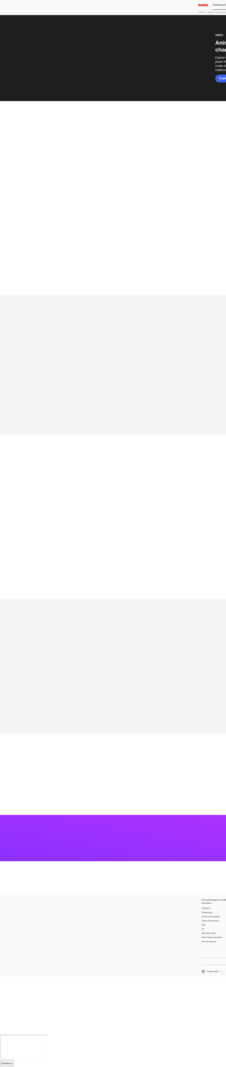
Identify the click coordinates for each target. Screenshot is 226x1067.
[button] (212, 971)
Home (201, 12)
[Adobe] (203, 5)
